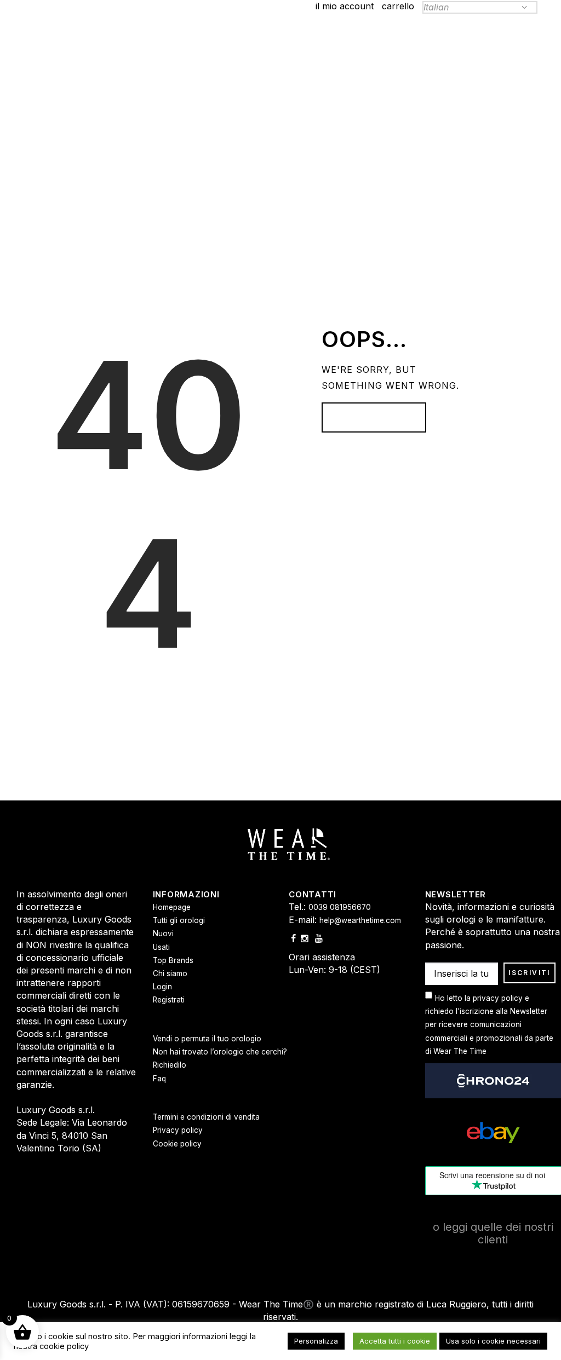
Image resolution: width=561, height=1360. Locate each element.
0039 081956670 (339, 907)
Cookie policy (177, 1143)
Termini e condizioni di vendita (206, 1117)
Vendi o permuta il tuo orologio (207, 1038)
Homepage (368, 417)
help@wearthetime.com (360, 920)
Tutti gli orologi (179, 920)
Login (162, 986)
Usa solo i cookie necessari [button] (493, 1340)
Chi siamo (170, 973)
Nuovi (163, 933)
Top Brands (173, 960)
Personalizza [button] (316, 1340)
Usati (161, 947)
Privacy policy (178, 1130)
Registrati (169, 999)
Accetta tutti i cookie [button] (394, 1340)
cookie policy (64, 1346)
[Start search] (386, 163)
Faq (159, 1078)
